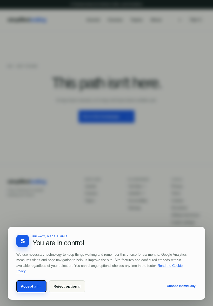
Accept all (31, 286)
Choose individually (181, 286)
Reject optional (67, 286)
